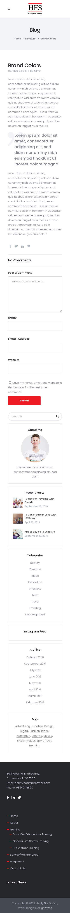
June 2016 (35, 676)
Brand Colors (24, 65)
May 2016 (35, 683)
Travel (35, 601)
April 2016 (35, 689)
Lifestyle (37, 735)
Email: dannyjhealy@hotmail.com (28, 783)
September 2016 (35, 663)
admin (37, 71)
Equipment (17, 861)
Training (15, 829)
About (14, 823)
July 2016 (35, 670)
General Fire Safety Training (31, 841)
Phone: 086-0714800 (20, 787)
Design (48, 726)
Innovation (35, 582)
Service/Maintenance (24, 854)
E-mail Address (19, 339)
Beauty (35, 563)
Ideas (35, 576)
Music (21, 740)
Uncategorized (35, 614)
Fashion (35, 731)
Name (12, 317)
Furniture (30, 38)
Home (17, 38)
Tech (35, 595)
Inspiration (23, 735)
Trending (35, 608)
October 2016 (35, 657)
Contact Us (17, 868)
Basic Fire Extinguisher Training (32, 834)
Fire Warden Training (26, 848)
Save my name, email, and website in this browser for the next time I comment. (35, 387)
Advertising (22, 726)
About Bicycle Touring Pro (40, 531)
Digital (24, 731)
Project (30, 740)
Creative (37, 726)
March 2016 (35, 696)
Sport (40, 740)
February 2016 (35, 702)
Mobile (48, 735)
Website (13, 360)
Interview (35, 588)
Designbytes (43, 908)
